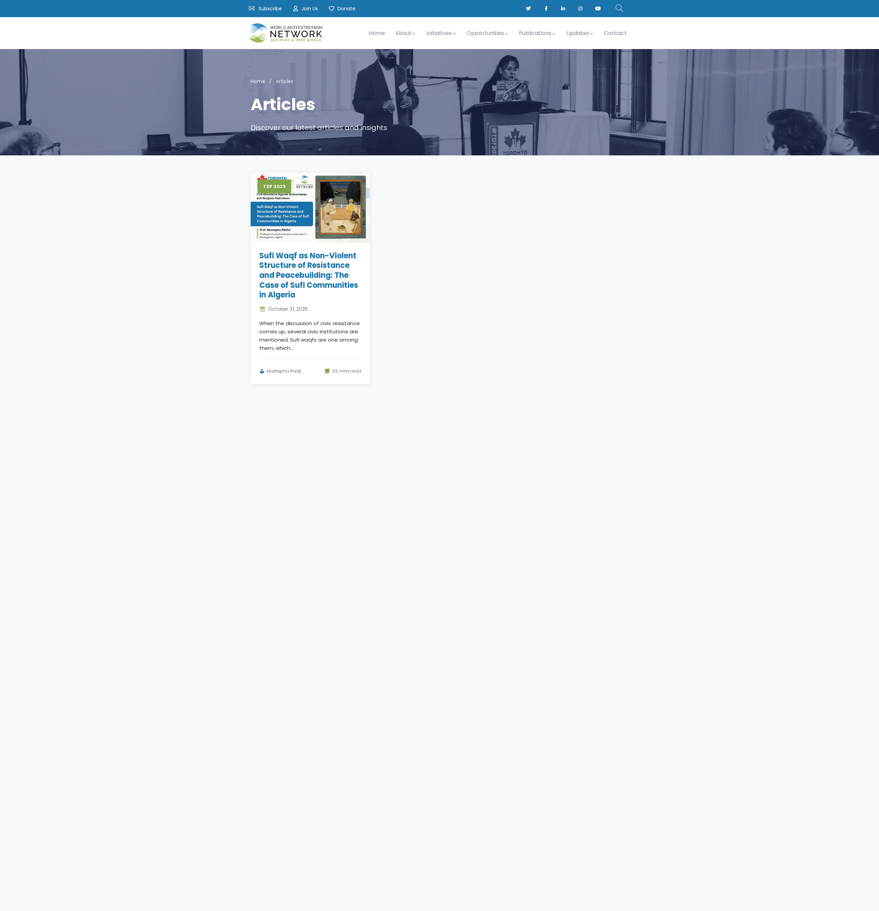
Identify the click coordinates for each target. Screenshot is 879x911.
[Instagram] (581, 8)
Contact (615, 33)
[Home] (285, 33)
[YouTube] (598, 8)
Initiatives (439, 33)
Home (377, 33)
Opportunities (485, 33)
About (403, 33)
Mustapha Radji (284, 371)
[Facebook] (546, 8)
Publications (535, 33)
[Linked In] (564, 8)
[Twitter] (529, 8)
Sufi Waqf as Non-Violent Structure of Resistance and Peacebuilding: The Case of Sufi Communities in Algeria (308, 275)
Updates (577, 33)
